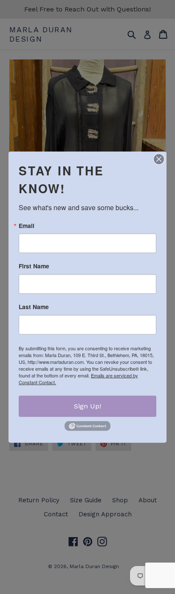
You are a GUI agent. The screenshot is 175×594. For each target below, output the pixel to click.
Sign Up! (87, 406)
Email (26, 225)
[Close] (159, 159)
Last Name (34, 307)
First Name (34, 266)
